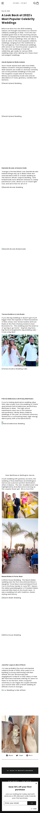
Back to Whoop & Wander (21, 770)
